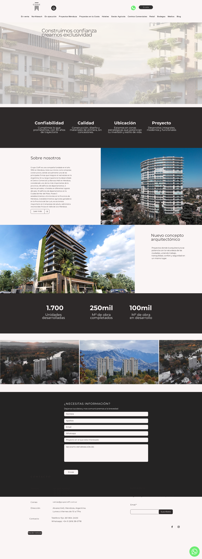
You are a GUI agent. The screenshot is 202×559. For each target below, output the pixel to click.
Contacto (34, 519)
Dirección (35, 508)
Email (133, 505)
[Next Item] (198, 362)
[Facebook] (172, 526)
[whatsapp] (133, 7)
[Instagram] (178, 526)
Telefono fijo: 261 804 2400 (65, 518)
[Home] (53, 8)
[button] (35, 533)
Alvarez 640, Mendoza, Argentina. (69, 508)
